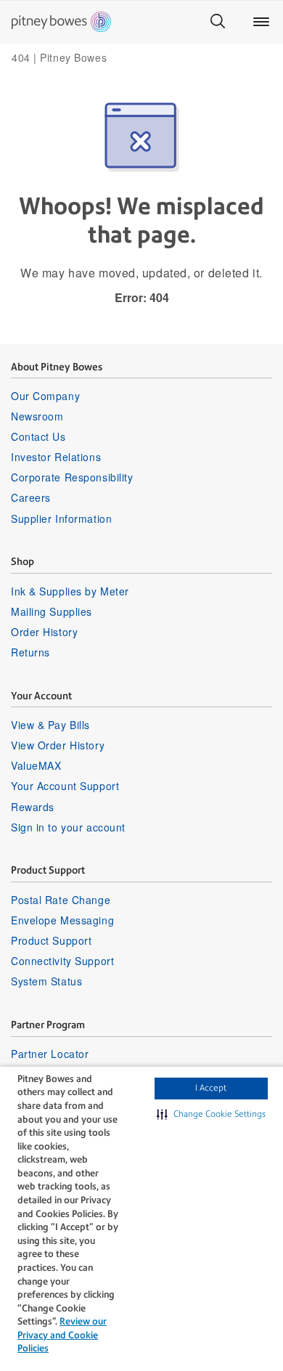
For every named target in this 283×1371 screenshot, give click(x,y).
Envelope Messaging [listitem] (62, 920)
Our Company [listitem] (45, 395)
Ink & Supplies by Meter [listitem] (70, 591)
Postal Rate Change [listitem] (60, 899)
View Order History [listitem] (57, 745)
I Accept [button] (210, 1088)
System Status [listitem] (46, 981)
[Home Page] (61, 22)
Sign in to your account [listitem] (68, 827)
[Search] (217, 22)
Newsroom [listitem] (37, 416)
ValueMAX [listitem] (36, 765)
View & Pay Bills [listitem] (50, 724)
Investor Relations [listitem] (56, 456)
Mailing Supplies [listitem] (51, 611)
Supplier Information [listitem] (61, 518)
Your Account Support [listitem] (65, 785)
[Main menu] (261, 22)
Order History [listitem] (44, 631)
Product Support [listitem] (51, 940)
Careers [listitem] (31, 497)
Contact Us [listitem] (38, 436)
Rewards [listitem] (32, 806)
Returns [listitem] (30, 652)
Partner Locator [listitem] (50, 1053)
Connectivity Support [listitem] (62, 960)
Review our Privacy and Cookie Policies (62, 1335)
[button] (211, 1114)
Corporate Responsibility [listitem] (72, 477)
